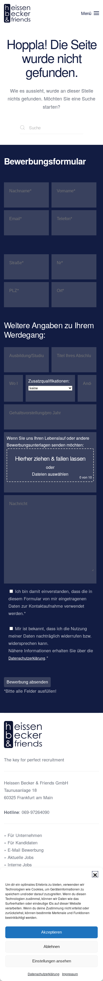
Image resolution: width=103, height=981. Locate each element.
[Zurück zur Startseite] (18, 13)
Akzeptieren (51, 932)
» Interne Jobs (18, 864)
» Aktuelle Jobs (19, 857)
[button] (95, 874)
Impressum (70, 974)
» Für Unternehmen (23, 835)
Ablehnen (52, 946)
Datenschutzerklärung (43, 974)
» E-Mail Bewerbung (24, 850)
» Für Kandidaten (21, 842)
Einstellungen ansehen (51, 961)
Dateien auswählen (50, 474)
